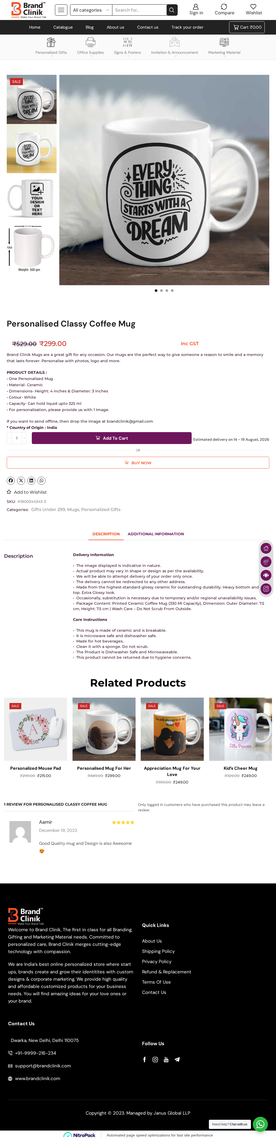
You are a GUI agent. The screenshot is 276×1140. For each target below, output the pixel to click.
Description (106, 534)
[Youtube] (166, 1059)
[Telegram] (177, 1059)
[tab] (106, 534)
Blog (90, 27)
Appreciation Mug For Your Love (172, 771)
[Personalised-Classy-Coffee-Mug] (32, 149)
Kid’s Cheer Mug (240, 768)
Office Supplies (90, 52)
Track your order (187, 27)
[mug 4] (32, 247)
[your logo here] (32, 198)
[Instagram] (155, 1059)
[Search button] (172, 10)
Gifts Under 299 (48, 509)
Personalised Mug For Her (104, 768)
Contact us (147, 27)
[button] (156, 290)
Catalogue (63, 27)
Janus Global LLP (172, 1113)
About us (115, 27)
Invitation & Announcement (174, 52)
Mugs (73, 509)
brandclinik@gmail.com (129, 421)
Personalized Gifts (51, 52)
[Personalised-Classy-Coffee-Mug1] (32, 100)
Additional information (156, 534)
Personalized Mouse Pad (35, 768)
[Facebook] (144, 1059)
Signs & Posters (127, 52)
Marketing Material (224, 52)
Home (34, 27)
